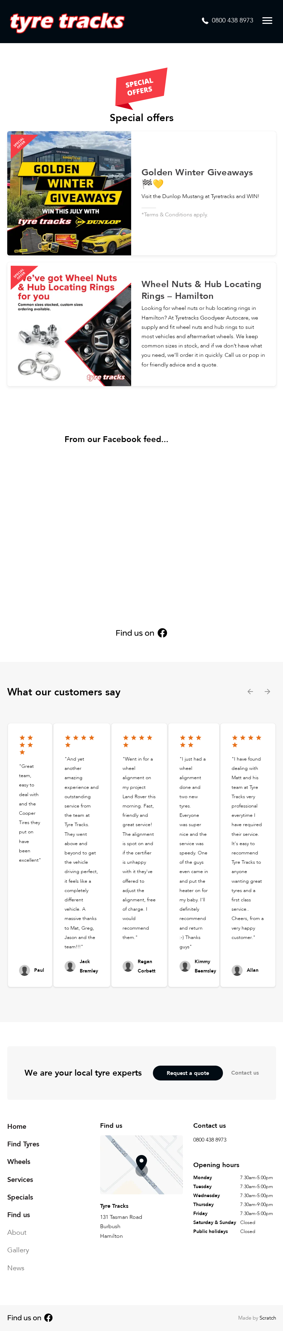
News (16, 1267)
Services (20, 1179)
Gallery (18, 1250)
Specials (20, 1197)
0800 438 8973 (209, 1140)
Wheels (18, 1161)
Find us (18, 1215)
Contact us (245, 1073)
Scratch (268, 1317)
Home (16, 1126)
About (17, 1232)
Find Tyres (23, 1144)
